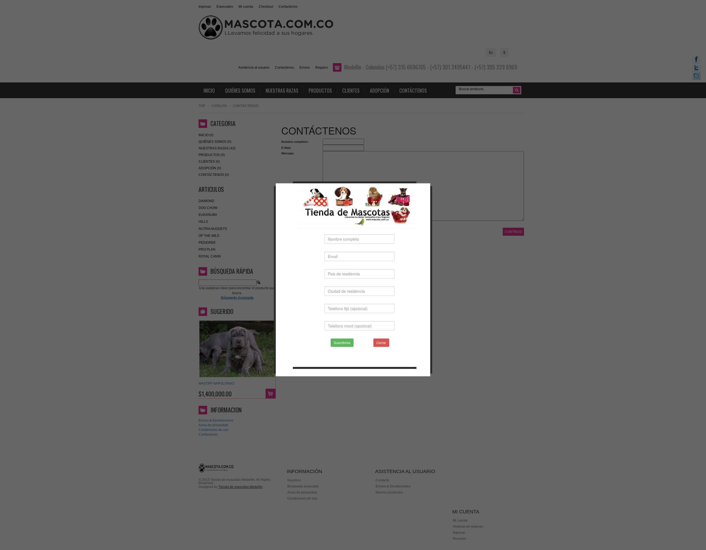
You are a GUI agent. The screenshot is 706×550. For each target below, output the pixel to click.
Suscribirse (342, 342)
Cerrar (381, 342)
